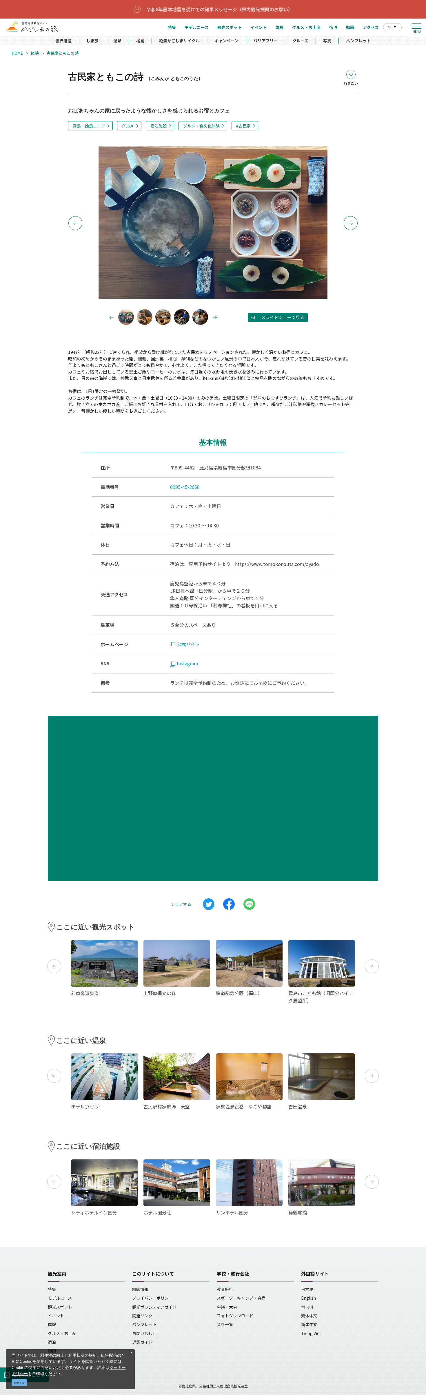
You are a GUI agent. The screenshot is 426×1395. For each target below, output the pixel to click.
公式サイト (188, 644)
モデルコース (60, 1298)
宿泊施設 (158, 126)
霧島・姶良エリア (89, 126)
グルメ (128, 126)
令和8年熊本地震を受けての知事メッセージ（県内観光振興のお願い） (219, 9)
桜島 (140, 40)
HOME (17, 53)
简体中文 (309, 1324)
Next (351, 223)
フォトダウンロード (235, 1315)
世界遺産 (63, 40)
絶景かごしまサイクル (179, 40)
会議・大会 (227, 1307)
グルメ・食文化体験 (201, 126)
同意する (19, 1383)
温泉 (117, 40)
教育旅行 (225, 1289)
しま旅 (92, 40)
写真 (327, 40)
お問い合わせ (144, 1333)
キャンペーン (226, 40)
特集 (52, 1289)
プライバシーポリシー (152, 1298)
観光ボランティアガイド (154, 1307)
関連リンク (142, 1315)
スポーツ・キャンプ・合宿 (241, 1298)
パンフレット (358, 40)
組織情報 (140, 1289)
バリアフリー (265, 40)
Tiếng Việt (311, 1333)
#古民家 (243, 126)
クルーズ (300, 40)
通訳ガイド (142, 1342)
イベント (56, 1315)
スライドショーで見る (282, 317)
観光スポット (60, 1307)
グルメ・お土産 (62, 1333)
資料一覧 (225, 1324)
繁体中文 (309, 1315)
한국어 (307, 1307)
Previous (75, 223)
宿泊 (52, 1342)
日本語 (307, 1289)
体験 (35, 53)
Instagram (187, 663)
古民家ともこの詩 (62, 53)
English (308, 1298)
